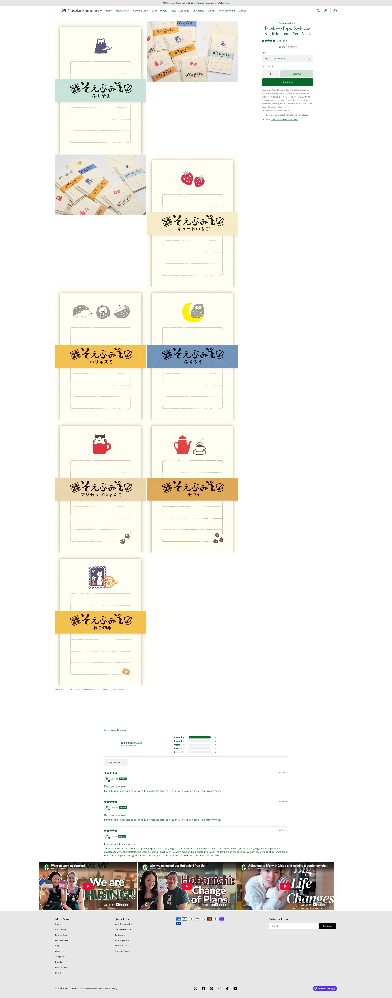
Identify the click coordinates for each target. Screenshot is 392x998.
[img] (111, 773)
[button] (318, 10)
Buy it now (288, 82)
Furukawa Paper (287, 23)
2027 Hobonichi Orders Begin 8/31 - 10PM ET (180, 3)
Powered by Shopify (109, 989)
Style (264, 52)
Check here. (224, 3)
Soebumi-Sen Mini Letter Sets (284, 119)
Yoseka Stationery (93, 989)
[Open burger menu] (56, 10)
